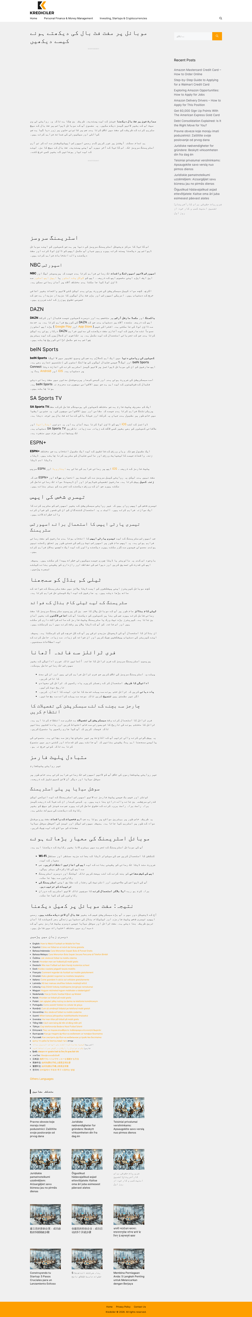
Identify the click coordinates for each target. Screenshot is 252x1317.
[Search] (217, 36)
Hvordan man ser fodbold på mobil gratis (59, 961)
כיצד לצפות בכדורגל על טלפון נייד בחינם (50, 1041)
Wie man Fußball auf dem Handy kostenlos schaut (65, 965)
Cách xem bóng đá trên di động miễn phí (62, 1023)
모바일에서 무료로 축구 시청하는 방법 (57, 1069)
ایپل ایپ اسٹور (45, 277)
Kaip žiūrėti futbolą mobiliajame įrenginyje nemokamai (67, 987)
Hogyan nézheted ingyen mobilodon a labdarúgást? (65, 990)
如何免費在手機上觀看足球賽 (55, 1066)
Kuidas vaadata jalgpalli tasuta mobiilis (56, 968)
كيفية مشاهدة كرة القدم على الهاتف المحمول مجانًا (58, 1044)
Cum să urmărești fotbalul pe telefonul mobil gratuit (65, 1008)
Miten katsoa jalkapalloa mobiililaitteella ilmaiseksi (64, 1015)
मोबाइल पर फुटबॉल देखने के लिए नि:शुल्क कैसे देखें (58, 1051)
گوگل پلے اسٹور (73, 277)
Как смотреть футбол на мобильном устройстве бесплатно (71, 1037)
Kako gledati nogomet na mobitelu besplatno (63, 976)
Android (45, 371)
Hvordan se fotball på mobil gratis (55, 997)
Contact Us (140, 1306)
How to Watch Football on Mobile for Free (60, 943)
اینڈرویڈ (59, 468)
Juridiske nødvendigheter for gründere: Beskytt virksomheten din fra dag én (196, 150)
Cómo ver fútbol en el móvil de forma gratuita (62, 947)
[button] (220, 18)
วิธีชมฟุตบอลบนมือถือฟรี (50, 1055)
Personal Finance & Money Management (68, 18)
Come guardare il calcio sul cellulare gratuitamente (65, 979)
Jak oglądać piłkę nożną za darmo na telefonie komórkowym (68, 1001)
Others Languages (41, 1078)
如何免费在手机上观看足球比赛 (56, 1062)
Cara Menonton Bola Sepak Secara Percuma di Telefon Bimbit (78, 954)
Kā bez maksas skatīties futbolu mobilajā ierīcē (64, 983)
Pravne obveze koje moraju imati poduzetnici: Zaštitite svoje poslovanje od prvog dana (196, 135)
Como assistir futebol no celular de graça (62, 1005)
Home (33, 18)
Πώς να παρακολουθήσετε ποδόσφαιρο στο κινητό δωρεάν (72, 1030)
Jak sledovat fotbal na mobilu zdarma (59, 958)
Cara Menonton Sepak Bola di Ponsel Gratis (71, 950)
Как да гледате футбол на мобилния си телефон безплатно (73, 1033)
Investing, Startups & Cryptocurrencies (123, 18)
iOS (60, 371)
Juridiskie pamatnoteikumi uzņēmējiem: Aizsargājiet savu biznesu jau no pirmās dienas (195, 179)
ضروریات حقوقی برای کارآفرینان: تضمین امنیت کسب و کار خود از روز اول (198, 208)
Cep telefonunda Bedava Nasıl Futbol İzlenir (61, 1026)
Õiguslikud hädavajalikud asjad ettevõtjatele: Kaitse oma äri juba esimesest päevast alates (197, 194)
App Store (85, 326)
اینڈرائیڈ (43, 424)
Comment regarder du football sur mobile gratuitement (67, 972)
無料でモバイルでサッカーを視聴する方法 (59, 1059)
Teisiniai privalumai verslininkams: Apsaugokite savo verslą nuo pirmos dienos (197, 165)
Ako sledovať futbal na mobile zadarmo (63, 1012)
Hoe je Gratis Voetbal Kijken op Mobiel (63, 994)
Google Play (63, 326)
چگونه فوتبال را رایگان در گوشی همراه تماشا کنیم (58, 1048)
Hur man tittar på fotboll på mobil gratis (60, 1019)
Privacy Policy (123, 1306)
